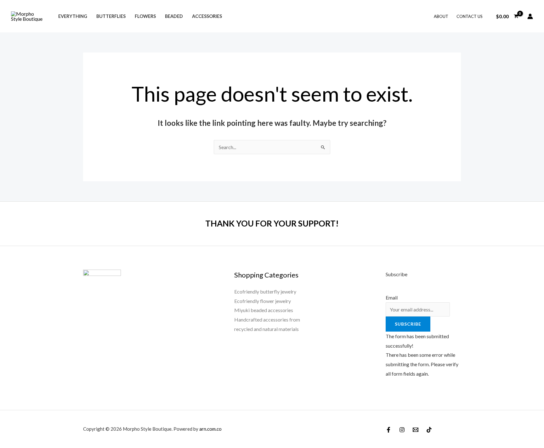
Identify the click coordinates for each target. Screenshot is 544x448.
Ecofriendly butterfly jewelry (265, 291)
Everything (72, 16)
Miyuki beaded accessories (263, 310)
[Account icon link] (530, 16)
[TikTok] (429, 430)
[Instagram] (402, 430)
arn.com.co (210, 429)
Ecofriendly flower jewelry (262, 301)
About (441, 16)
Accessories (207, 16)
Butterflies (111, 16)
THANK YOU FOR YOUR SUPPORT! (272, 223)
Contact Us (469, 16)
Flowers (145, 16)
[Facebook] (388, 430)
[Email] (415, 430)
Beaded (174, 16)
